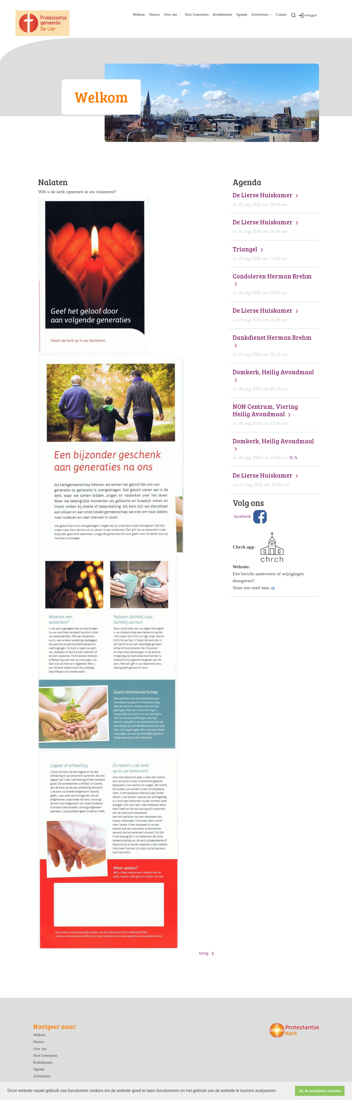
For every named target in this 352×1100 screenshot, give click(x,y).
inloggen (310, 15)
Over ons (170, 14)
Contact (281, 14)
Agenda (241, 14)
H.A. (273, 448)
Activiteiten (259, 14)
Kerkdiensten (222, 14)
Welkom (139, 14)
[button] (278, 1091)
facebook (242, 516)
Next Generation (197, 14)
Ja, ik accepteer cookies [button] (320, 1091)
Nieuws (154, 14)
